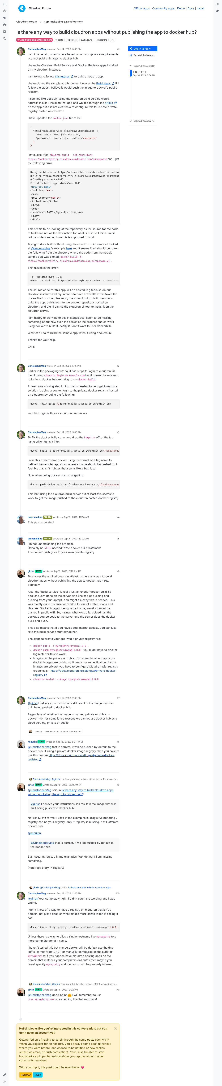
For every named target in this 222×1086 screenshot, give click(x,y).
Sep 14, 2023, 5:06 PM (69, 49)
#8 (118, 741)
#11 (117, 989)
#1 (118, 49)
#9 (118, 784)
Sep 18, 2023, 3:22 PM (65, 989)
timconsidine (35, 517)
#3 (118, 432)
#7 (118, 698)
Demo (181, 8)
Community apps (163, 8)
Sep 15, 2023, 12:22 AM (76, 538)
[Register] (217, 11)
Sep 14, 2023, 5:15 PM (69, 365)
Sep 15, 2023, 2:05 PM (69, 698)
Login (38, 1074)
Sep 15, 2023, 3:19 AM (65, 571)
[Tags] (4, 18)
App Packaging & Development (36, 39)
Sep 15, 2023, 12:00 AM (76, 517)
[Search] (4, 39)
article (109, 102)
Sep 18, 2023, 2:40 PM (69, 893)
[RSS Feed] (112, 40)
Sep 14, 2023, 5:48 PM (69, 432)
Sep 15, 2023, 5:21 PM (68, 741)
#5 (118, 538)
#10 (117, 893)
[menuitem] (217, 4)
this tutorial (62, 76)
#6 (118, 571)
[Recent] (4, 11)
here (69, 248)
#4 (118, 517)
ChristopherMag (37, 49)
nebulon (32, 741)
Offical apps (142, 8)
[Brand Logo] (22, 8)
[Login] (217, 4)
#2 (118, 365)
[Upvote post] (111, 355)
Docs (190, 8)
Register (26, 1074)
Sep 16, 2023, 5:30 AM (65, 784)
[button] (4, 1075)
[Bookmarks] (4, 32)
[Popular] (4, 25)
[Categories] (4, 4)
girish (31, 571)
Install (200, 8)
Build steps (103, 83)
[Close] (115, 1028)
